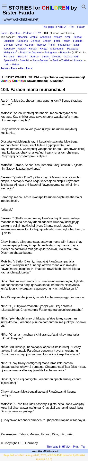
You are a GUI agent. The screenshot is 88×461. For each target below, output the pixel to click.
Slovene (56, 56)
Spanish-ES (10, 60)
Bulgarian (9, 41)
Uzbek (15, 64)
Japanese (9, 48)
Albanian (23, 37)
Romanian (9, 56)
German (8, 44)
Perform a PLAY (32, 33)
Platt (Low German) (31, 52)
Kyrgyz (43, 48)
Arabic (33, 37)
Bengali (77, 37)
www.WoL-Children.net (45, 451)
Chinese (35, 41)
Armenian (45, 37)
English (47, 41)
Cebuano (22, 41)
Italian (76, 44)
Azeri (68, 37)
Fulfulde (77, 41)
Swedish (24, 60)
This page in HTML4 (54, 26)
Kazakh (22, 48)
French (66, 41)
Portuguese (50, 52)
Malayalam (10, 52)
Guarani (29, 44)
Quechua (15, 33)
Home (4, 33)
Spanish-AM (71, 56)
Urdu (6, 64)
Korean (33, 48)
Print (71, 26)
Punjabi (64, 52)
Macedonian (57, 48)
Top (83, 446)
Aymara (58, 37)
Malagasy (72, 48)
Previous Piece (9, 68)
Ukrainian (77, 60)
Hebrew (41, 44)
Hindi (52, 44)
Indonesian (64, 44)
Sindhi (45, 56)
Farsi (57, 41)
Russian (22, 56)
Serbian (34, 56)
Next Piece (26, 68)
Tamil (56, 60)
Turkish (65, 60)
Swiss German (40, 60)
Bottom (81, 26)
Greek (19, 44)
